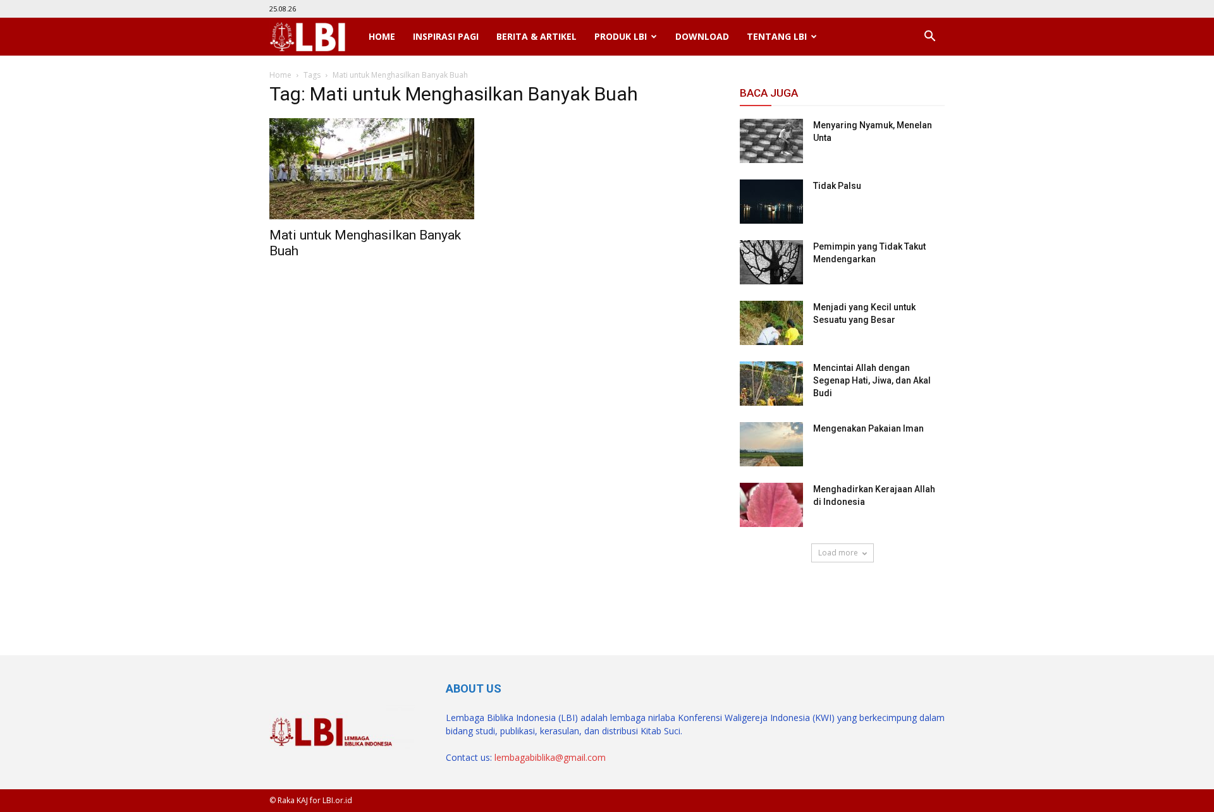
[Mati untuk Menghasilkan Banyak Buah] (371, 168)
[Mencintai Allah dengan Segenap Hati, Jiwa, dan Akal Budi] (771, 383)
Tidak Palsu (837, 186)
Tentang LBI (777, 36)
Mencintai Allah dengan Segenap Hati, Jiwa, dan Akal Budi (872, 380)
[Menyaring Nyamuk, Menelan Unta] (771, 141)
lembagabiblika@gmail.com (550, 757)
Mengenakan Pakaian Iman (868, 428)
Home (382, 36)
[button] (929, 36)
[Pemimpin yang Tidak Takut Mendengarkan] (771, 262)
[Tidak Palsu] (771, 201)
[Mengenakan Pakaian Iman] (771, 444)
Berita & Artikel (536, 36)
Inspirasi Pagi (446, 36)
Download (702, 36)
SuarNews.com (772, 599)
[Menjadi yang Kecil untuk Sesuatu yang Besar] (771, 323)
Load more (838, 552)
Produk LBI (620, 36)
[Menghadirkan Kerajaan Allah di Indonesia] (771, 505)
